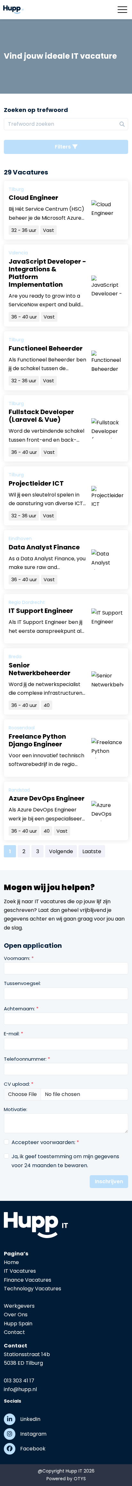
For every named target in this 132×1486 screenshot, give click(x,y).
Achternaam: (21, 1008)
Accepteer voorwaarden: (45, 1142)
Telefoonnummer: (27, 1059)
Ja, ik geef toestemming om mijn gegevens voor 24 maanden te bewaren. (65, 1161)
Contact (14, 1332)
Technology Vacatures (32, 1288)
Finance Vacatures (27, 1280)
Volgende (61, 851)
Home (11, 1262)
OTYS (80, 1478)
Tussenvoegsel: (22, 983)
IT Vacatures (20, 1271)
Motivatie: (15, 1109)
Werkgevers (19, 1306)
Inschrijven (109, 1181)
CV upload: (18, 1084)
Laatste (91, 851)
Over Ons (16, 1314)
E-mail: (13, 1033)
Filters (63, 146)
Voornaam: (19, 958)
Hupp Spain (18, 1323)
